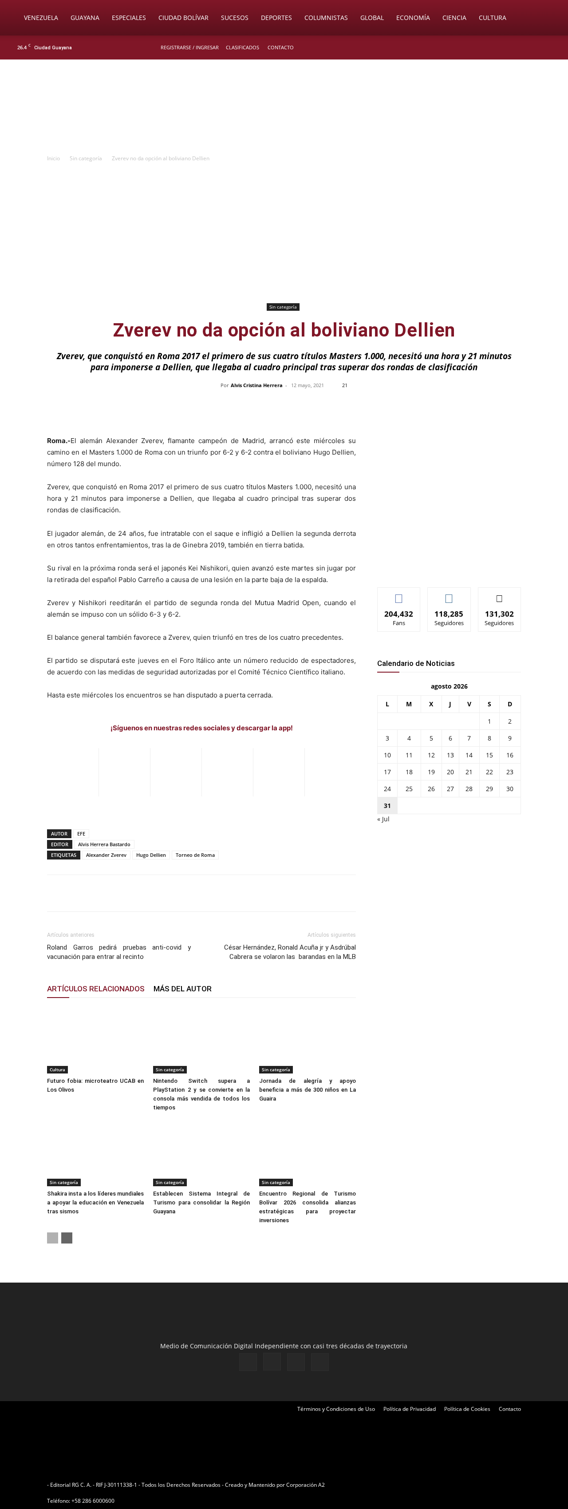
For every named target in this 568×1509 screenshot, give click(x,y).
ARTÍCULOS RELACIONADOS (96, 988)
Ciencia (454, 17)
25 (409, 788)
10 (387, 755)
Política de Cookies (467, 1409)
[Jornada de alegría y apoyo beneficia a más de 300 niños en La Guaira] (307, 1040)
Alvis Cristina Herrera (257, 385)
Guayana (85, 17)
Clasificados (242, 47)
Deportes (276, 17)
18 (409, 772)
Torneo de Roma (195, 855)
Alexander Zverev (106, 855)
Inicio (53, 158)
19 (431, 772)
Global (372, 17)
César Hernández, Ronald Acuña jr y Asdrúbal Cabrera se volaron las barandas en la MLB (290, 952)
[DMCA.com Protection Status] (395, 1485)
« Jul (383, 819)
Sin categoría (86, 158)
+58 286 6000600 (92, 1501)
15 (489, 755)
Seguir (449, 594)
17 (387, 772)
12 (431, 755)
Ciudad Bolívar (183, 17)
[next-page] (66, 1238)
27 (450, 788)
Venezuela (41, 17)
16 (509, 755)
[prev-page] (52, 1238)
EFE (81, 833)
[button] (548, 18)
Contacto (281, 47)
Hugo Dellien (151, 855)
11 (409, 755)
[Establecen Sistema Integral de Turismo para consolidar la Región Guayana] (201, 1153)
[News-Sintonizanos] (443, 566)
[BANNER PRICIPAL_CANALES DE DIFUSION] (284, 109)
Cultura (492, 17)
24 (387, 788)
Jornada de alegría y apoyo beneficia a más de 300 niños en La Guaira (307, 1089)
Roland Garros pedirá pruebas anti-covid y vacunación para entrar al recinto (119, 952)
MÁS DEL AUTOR (183, 988)
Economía (413, 17)
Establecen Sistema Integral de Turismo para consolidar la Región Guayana (201, 1202)
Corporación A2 (305, 1485)
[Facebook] (508, 47)
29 (489, 788)
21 (469, 772)
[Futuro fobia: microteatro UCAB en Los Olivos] (95, 1040)
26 (431, 788)
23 (509, 772)
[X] (537, 47)
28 (469, 788)
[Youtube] (552, 47)
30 (509, 788)
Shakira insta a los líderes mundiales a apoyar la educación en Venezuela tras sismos (95, 1202)
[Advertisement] (284, 234)
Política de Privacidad (409, 1409)
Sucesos (234, 17)
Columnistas (326, 17)
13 (450, 755)
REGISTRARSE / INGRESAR (190, 47)
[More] (471, 405)
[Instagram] (523, 47)
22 (489, 772)
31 (387, 805)
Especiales (129, 17)
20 (450, 772)
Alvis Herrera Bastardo (104, 844)
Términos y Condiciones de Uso (336, 1409)
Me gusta (399, 594)
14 (469, 755)
